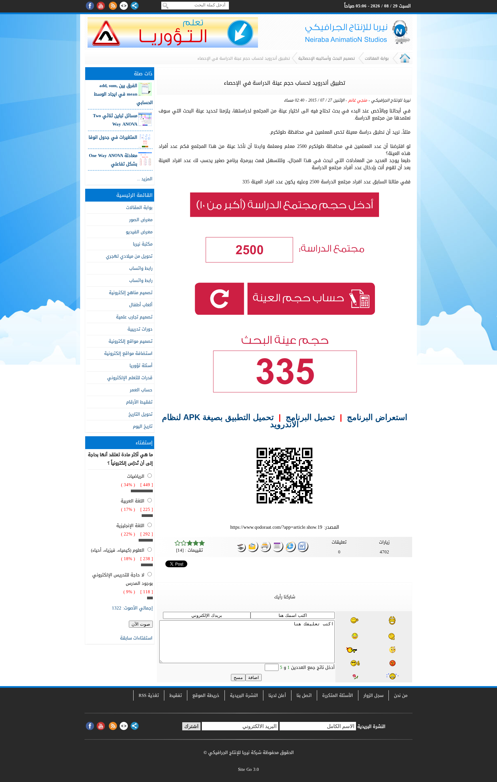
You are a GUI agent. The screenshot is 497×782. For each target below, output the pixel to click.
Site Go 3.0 (248, 769)
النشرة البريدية (244, 695)
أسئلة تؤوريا (140, 365)
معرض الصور (140, 219)
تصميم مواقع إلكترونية (130, 341)
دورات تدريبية (139, 329)
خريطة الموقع (205, 695)
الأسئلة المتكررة (337, 695)
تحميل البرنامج (310, 417)
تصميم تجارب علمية (134, 317)
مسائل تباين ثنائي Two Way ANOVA (115, 119)
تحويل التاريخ (140, 414)
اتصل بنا (304, 695)
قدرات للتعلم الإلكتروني (129, 377)
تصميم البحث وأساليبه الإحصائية (326, 58)
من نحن (400, 695)
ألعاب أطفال (140, 305)
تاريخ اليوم (142, 426)
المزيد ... (144, 179)
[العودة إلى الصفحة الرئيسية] (405, 62)
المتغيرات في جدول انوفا (113, 137)
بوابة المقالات (377, 58)
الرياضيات (135, 476)
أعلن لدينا (277, 695)
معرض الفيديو (139, 232)
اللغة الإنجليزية (130, 525)
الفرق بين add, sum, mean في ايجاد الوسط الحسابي (123, 94)
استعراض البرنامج (377, 417)
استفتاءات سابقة (136, 638)
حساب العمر (141, 390)
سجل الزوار (373, 695)
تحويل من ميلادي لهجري (129, 256)
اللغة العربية (132, 501)
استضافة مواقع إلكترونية (128, 353)
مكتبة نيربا (142, 244)
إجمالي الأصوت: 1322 (132, 608)
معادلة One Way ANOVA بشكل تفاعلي (113, 159)
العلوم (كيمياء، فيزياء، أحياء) (117, 550)
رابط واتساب (140, 268)
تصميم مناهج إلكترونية (130, 292)
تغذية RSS (149, 695)
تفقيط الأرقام (139, 402)
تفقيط (175, 695)
